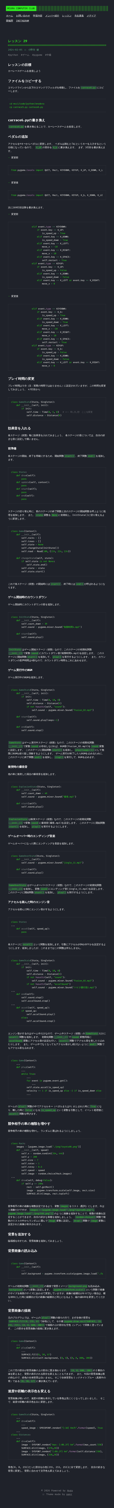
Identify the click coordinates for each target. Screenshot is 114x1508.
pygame (38, 54)
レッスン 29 (17, 41)
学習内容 (37, 15)
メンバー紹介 (52, 15)
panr (69, 1494)
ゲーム (25, 54)
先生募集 (79, 15)
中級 (49, 54)
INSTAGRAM (22, 20)
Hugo (70, 1490)
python (14, 54)
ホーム (9, 15)
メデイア (91, 15)
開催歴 (9, 20)
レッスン (67, 15)
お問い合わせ (23, 15)
